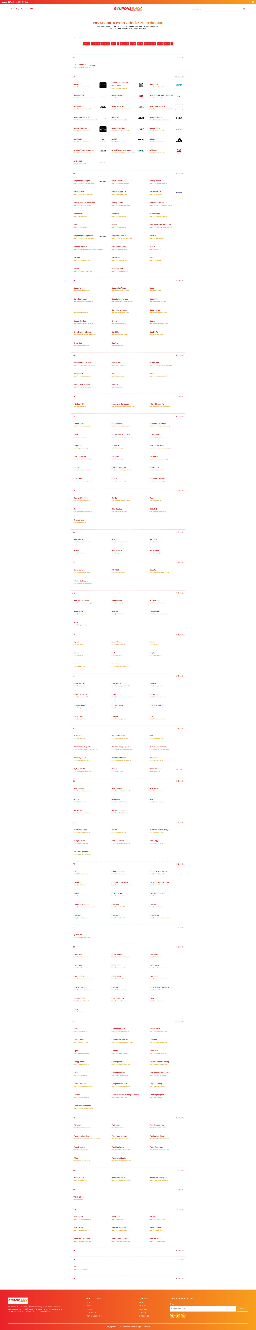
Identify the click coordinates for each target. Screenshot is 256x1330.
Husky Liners (117, 550)
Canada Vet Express (120, 299)
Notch (76, 799)
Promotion (25, 9)
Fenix (76, 434)
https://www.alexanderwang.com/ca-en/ (85, 119)
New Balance (79, 788)
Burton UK (116, 258)
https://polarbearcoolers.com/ (158, 896)
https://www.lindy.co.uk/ (81, 697)
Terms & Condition (95, 1316)
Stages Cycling (156, 1084)
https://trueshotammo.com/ (158, 1127)
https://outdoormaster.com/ (82, 832)
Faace (114, 478)
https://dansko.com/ (117, 387)
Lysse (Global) (79, 683)
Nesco (152, 799)
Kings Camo (116, 642)
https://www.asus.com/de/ (119, 119)
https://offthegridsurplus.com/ (82, 854)
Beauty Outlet (117, 203)
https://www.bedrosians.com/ (82, 205)
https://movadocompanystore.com (122, 749)
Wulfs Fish (116, 1217)
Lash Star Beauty (157, 705)
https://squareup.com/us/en (81, 1053)
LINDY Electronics (81, 694)
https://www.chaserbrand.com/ (159, 323)
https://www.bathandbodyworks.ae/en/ (161, 227)
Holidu (76, 550)
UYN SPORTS (79, 1178)
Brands (142, 1306)
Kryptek (153, 653)
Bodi (75, 225)
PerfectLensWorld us (120, 882)
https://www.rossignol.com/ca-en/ (83, 978)
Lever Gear (78, 716)
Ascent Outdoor (80, 128)
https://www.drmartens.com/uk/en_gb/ (161, 365)
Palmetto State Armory (159, 882)
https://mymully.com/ (80, 738)
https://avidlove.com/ (80, 163)
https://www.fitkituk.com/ (81, 312)
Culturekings (155, 310)
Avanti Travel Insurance (121, 150)
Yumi (75, 1267)
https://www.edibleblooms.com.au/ (160, 406)
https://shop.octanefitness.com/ (121, 843)
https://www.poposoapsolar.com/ (159, 918)
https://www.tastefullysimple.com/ (121, 1160)
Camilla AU (154, 332)
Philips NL (116, 915)
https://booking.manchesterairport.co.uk (85, 749)
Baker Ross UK (118, 181)
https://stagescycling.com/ (157, 1086)
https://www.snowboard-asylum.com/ (123, 1042)
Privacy (90, 1309)
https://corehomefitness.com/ (120, 312)
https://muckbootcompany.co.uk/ (159, 749)
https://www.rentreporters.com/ (83, 989)
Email (172, 1304)
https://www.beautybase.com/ (158, 183)
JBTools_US (154, 600)
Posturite (77, 882)
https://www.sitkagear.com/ (158, 1053)
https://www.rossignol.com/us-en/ (159, 978)
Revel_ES (115, 965)
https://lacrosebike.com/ (119, 708)
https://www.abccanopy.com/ (82, 108)
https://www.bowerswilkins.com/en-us (161, 205)
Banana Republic (80, 247)
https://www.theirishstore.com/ (121, 1149)
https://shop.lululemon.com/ (158, 697)
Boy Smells (78, 214)
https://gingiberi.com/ (80, 522)
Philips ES (153, 904)
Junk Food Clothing (81, 600)
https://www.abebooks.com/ (82, 141)
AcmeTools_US (118, 106)
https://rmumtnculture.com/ (119, 1000)
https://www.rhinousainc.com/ (82, 967)
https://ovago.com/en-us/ (81, 843)
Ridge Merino (117, 954)
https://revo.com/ (78, 1011)
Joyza (76, 622)
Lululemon (154, 694)
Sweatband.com (118, 1029)
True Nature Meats (119, 1136)
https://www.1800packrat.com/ (82, 67)
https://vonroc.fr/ (78, 1199)
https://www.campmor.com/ (82, 290)
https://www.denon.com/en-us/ (159, 376)
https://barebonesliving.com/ (120, 249)
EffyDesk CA (79, 404)
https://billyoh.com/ (155, 249)
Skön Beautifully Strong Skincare (125, 1095)
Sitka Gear (154, 1051)
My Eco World (79, 769)
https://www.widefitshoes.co (158, 1241)
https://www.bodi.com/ (80, 227)
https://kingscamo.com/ (118, 644)
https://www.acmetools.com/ (120, 108)
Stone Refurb (79, 1040)
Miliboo (153, 736)
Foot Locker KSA (157, 445)
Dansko (115, 384)
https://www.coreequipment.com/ (83, 301)
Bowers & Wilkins (157, 203)
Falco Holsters (118, 423)
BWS (152, 258)
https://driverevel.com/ (118, 967)
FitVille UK (116, 445)
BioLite (76, 269)
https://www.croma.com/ (119, 323)
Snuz (76, 1029)
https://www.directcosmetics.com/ (84, 387)
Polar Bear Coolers (157, 893)
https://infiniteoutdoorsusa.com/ (83, 583)
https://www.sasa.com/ (80, 1075)
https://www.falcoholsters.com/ (121, 426)
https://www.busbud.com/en (82, 260)
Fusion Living (79, 478)
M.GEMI (115, 769)
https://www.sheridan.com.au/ (158, 1042)
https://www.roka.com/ (156, 1000)
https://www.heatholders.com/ (82, 542)
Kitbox (152, 642)
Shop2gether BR (118, 1062)
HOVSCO (115, 539)
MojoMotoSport (118, 736)
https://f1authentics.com (156, 437)
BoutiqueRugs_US (119, 192)
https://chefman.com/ (118, 345)
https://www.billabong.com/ (120, 271)
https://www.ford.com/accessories (122, 470)
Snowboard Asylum (120, 1040)
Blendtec (115, 214)
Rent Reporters (80, 987)
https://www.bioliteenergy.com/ (83, 271)
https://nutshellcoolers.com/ (120, 813)
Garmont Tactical (81, 498)
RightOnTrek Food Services (161, 987)
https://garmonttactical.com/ (82, 500)
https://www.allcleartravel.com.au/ (83, 152)
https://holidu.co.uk (79, 553)
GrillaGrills (154, 509)
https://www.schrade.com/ (81, 1097)
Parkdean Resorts (81, 904)
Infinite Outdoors (81, 581)
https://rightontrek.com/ (156, 989)
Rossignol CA (79, 976)
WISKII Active (155, 1228)
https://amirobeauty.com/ (119, 141)
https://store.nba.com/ (156, 791)
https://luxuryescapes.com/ (81, 708)
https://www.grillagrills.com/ (158, 511)
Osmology (154, 841)
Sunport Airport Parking (159, 1062)
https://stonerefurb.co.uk (81, 1042)
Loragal (115, 716)
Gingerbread (79, 520)
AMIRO (114, 139)
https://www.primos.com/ (119, 874)
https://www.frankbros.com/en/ (159, 459)
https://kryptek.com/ (155, 655)
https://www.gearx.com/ (157, 832)
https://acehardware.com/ (119, 97)
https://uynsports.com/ (80, 1180)
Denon (152, 374)
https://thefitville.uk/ (117, 448)
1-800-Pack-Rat (80, 65)
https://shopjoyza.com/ (80, 625)
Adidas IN (153, 139)
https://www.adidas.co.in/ (157, 141)
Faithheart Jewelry (157, 478)
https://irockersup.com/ (118, 572)
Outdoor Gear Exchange (160, 830)
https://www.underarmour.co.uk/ (121, 1180)
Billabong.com (117, 269)
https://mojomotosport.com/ (120, 738)
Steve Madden (80, 1084)
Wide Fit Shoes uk (119, 1228)
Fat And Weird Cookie (121, 434)
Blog (141, 1302)
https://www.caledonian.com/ (120, 290)
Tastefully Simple (119, 1158)
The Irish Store (118, 1147)
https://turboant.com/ (118, 1127)
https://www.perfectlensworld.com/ (122, 885)
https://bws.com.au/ (155, 260)
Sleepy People (80, 1062)
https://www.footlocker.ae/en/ (82, 459)
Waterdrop (78, 1228)
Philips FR (115, 904)
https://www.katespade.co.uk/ (120, 666)
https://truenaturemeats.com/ (120, 1138)
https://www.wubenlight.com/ (158, 1219)
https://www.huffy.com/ (156, 553)
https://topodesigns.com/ (81, 1149)
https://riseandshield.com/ (81, 1000)
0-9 (85, 44)
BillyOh (152, 247)
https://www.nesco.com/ (157, 802)
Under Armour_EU (119, 1178)
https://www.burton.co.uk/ (119, 260)
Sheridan (153, 1040)
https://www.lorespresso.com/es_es (122, 697)
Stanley (115, 1051)
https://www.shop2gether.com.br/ (121, 1064)
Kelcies (77, 664)
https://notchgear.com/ (80, 802)
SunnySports (155, 1029)
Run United (154, 954)
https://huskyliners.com (118, 553)
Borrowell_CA (155, 192)
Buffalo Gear (79, 192)
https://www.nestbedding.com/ (121, 791)
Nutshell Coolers (118, 810)
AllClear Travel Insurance (84, 150)
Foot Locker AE (80, 456)
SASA (76, 1073)
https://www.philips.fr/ (118, 907)
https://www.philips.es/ (156, 907)
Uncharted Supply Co (158, 1178)
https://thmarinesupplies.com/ (82, 1127)
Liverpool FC (117, 683)
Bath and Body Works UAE (160, 225)
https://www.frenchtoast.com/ (82, 426)
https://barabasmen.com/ (157, 238)
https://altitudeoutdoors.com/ (120, 130)
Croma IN (115, 321)
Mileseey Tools (80, 758)
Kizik (113, 653)
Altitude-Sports (156, 117)
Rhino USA (78, 965)
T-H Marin (78, 1125)
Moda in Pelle (155, 769)
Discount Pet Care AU (82, 363)
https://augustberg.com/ (157, 130)
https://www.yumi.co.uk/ (81, 1269)
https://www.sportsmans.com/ (158, 1075)
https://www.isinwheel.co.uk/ (82, 572)
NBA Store (154, 788)
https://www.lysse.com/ (80, 686)
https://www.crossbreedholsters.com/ (85, 334)
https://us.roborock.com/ (81, 956)
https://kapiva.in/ (78, 655)
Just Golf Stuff (79, 611)
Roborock (78, 954)
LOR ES (115, 694)
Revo (76, 1009)
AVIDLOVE (78, 161)
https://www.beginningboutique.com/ (84, 183)
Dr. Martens (154, 363)
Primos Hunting (118, 871)
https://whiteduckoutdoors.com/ (121, 1241)
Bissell (114, 225)
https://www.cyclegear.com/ (82, 345)
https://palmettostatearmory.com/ (159, 885)
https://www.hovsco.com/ (119, 542)
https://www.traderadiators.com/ (159, 1149)
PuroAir (77, 893)
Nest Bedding (117, 788)
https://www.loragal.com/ (119, 719)
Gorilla (114, 498)
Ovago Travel (79, 841)
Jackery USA (117, 600)
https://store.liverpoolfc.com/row (121, 686)
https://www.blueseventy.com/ (158, 216)
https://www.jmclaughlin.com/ (158, 614)
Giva (151, 498)
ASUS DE (115, 117)
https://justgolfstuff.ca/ (80, 614)
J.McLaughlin (155, 611)
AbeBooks (78, 139)
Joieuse (115, 611)
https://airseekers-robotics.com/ (83, 97)
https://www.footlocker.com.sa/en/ (160, 448)
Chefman (115, 343)
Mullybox (77, 736)
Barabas (153, 236)
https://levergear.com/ (80, 719)
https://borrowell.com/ (156, 194)
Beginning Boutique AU (83, 236)
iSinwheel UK (79, 570)
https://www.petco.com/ (157, 874)
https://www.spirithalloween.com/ (83, 1108)
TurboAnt (116, 1125)
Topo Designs (79, 1147)
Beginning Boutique (82, 181)
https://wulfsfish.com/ (118, 1219)
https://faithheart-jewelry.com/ (158, 481)
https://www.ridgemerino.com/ (120, 956)
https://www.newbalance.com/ (82, 791)
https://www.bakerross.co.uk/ (120, 183)
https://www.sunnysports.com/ (159, 1031)
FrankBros (154, 456)
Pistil (75, 871)
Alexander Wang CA (82, 117)
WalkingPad (78, 1217)
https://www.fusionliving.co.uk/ (83, 481)
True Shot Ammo (157, 1125)
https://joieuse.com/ (117, 614)
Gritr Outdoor (117, 509)
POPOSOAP (154, 915)
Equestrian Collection (120, 404)
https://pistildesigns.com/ (81, 874)
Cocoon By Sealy (80, 321)
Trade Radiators (156, 1147)
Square (77, 1051)
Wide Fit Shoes (156, 1239)
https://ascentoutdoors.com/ (82, 130)
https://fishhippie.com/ (156, 470)
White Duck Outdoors (121, 1239)
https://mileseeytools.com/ (81, 760)
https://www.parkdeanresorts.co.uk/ (84, 907)
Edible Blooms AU (157, 404)
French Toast (79, 423)
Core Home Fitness (120, 310)
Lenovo (153, 683)
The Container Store (82, 1136)
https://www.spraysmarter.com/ (121, 1086)
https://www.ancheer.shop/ (81, 86)
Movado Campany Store (122, 747)
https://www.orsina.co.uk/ (119, 832)
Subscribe (242, 1309)
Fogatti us (78, 445)
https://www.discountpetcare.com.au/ (85, 365)
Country (143, 1313)
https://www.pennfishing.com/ (120, 896)
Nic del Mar (78, 810)
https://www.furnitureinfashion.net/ (160, 426)
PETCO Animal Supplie (159, 871)
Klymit (76, 642)
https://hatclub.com (155, 542)
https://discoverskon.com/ (119, 1097)
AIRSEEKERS (79, 95)
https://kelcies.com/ (79, 666)
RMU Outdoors (118, 998)
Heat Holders (79, 539)
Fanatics (77, 467)
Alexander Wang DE (158, 106)
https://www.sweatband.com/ (120, 1031)
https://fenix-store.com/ (80, 437)
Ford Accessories (119, 467)
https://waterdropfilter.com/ (82, 1230)
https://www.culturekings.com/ (158, 312)
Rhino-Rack (154, 965)
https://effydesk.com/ (80, 406)
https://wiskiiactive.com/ (157, 1230)
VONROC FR (79, 1197)
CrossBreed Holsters (82, 332)
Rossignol (154, 976)
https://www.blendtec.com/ (119, 216)
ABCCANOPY (79, 106)
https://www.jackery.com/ (119, 603)
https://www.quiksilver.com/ (82, 937)
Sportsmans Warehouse (160, 1073)
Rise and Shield (80, 998)
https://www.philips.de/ (80, 918)
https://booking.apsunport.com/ (159, 1064)
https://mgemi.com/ (117, 771)
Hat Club (153, 539)
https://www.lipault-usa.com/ (158, 719)
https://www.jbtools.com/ (157, 603)
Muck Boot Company (158, 747)
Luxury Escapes (80, 705)
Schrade (77, 1095)
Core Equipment (80, 299)
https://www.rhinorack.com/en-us (159, 967)
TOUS (76, 1158)
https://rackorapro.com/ (119, 989)
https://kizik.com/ (117, 655)
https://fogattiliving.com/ (81, 448)
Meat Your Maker (119, 758)
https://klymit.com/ (79, 644)
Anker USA (154, 84)
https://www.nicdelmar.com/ (82, 813)
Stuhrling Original (157, 1095)
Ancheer (77, 84)
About (89, 1306)
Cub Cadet (154, 299)
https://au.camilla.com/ (156, 334)
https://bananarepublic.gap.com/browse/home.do (88, 249)
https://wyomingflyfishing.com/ (82, 1241)
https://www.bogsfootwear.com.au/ (122, 238)
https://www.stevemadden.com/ (83, 1086)
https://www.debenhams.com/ (82, 376)
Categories (144, 1316)
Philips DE (78, 915)
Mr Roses (153, 758)
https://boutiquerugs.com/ (119, 194)
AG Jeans (153, 150)
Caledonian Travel (119, 288)
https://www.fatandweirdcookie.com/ (122, 437)
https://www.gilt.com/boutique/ (83, 511)
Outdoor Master (80, 830)
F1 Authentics (155, 434)
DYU (113, 374)
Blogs (18, 9)
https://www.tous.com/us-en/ (82, 1160)
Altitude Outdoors (119, 128)
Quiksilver (78, 935)
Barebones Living (119, 247)
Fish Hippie (154, 467)
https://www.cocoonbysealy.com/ (83, 323)
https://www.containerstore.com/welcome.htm (87, 1138)
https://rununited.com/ (156, 956)
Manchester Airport (82, 747)
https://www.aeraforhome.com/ (159, 97)
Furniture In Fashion (158, 423)
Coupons (143, 1309)
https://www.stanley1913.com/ (120, 1053)
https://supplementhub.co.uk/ (120, 1075)
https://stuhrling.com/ (156, 1097)
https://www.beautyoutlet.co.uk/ (121, 205)
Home (12, 9)
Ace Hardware (118, 95)
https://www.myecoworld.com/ (83, 771)
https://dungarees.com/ (118, 365)
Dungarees (116, 363)
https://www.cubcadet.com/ (158, 301)
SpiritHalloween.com (82, 1106)
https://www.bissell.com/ (119, 227)
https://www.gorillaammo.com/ (121, 500)
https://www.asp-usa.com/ (119, 88)
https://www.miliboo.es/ (156, 738)
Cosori (152, 288)
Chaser (152, 321)
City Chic (115, 332)
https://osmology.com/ (156, 843)
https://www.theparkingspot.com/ (159, 1138)
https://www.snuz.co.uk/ (81, 1031)
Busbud (77, 258)
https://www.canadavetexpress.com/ (122, 301)
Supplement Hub (119, 1073)
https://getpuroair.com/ (80, 896)
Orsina (114, 830)
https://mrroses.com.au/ (157, 760)
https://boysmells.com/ (80, 216)
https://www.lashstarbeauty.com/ (159, 708)
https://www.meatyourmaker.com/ (121, 760)
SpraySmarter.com (119, 1084)
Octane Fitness (118, 841)
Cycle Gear (78, 343)
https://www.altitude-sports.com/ (159, 119)
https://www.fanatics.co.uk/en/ (82, 470)
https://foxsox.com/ (117, 459)
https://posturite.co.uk (80, 885)
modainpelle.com (155, 771)
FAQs (32, 9)
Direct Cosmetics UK (82, 384)
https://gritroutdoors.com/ (119, 511)
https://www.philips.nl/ (118, 918)
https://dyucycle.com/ (118, 376)
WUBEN (153, 1217)
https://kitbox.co (154, 644)
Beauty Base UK (156, 181)
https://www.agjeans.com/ (157, 152)
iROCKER (115, 570)
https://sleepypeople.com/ (81, 1064)
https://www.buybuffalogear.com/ (83, 194)
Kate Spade (116, 664)
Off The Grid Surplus (82, 852)
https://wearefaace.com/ (119, 481)
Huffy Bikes (154, 550)
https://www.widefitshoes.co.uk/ (121, 1230)
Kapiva (76, 653)
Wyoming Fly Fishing (82, 1239)
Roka (152, 998)
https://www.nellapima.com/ (120, 802)
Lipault (152, 716)
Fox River (115, 456)
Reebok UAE (117, 976)
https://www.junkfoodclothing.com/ (84, 603)
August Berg (155, 128)
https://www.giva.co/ (156, 500)
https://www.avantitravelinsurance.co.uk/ (123, 152)
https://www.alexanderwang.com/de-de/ (161, 108)
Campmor (78, 288)
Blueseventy (155, 214)
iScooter (153, 570)
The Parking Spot (157, 1136)
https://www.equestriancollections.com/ (123, 406)
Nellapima (116, 799)
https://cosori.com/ (155, 290)
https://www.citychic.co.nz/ (119, 334)
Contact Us (92, 1313)
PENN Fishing (117, 893)
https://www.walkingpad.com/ (82, 1219)
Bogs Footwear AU (119, 236)
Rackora (115, 987)
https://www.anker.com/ (157, 86)
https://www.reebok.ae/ (118, 978)
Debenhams (79, 374)
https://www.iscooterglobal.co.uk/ (159, 572)
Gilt (75, 509)
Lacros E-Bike (117, 705)
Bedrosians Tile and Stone (84, 203)
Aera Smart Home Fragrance (161, 95)
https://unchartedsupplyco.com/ (159, 1180)
